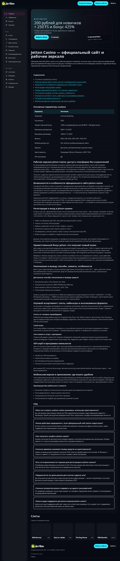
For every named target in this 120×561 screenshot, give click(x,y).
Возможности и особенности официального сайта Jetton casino (58, 85)
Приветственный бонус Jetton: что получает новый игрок (56, 90)
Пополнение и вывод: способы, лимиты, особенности (55, 93)
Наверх (33, 556)
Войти (113, 3)
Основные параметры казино (46, 79)
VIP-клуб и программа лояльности (47, 98)
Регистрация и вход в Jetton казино (48, 87)
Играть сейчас (101, 3)
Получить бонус (85, 3)
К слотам (55, 37)
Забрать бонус (41, 37)
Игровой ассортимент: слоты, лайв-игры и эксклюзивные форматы (59, 96)
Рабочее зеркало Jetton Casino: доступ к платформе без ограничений (60, 82)
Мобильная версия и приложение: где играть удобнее (55, 101)
